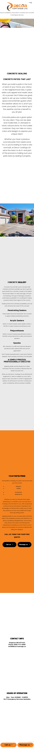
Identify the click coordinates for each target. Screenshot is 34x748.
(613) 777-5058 (20, 644)
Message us (24, 745)
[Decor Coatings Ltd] (17, 6)
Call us (8, 745)
